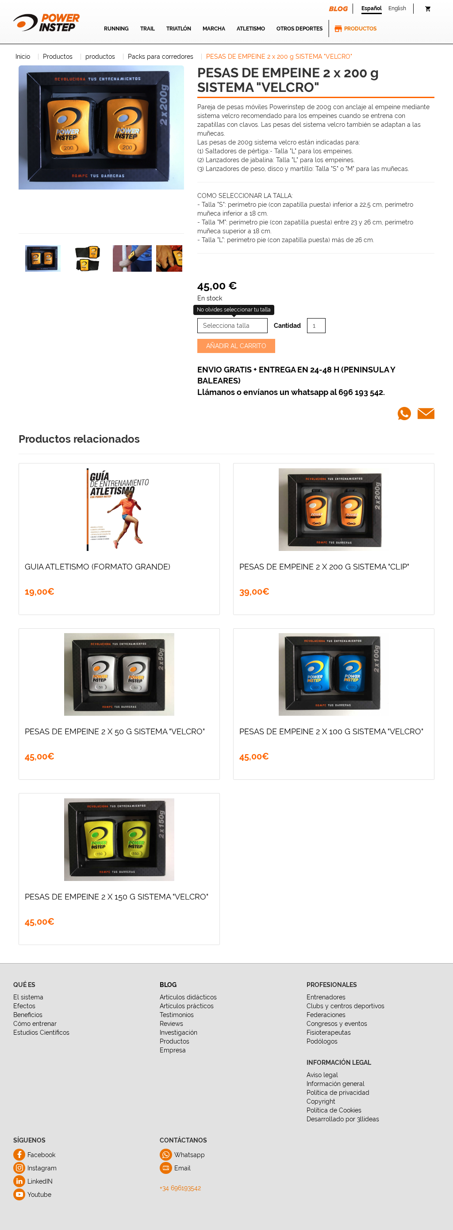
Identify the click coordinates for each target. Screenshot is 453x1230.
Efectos (24, 1006)
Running (116, 29)
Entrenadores (326, 997)
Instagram (42, 1168)
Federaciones (326, 1014)
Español (371, 8)
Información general (336, 1083)
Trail (147, 29)
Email (182, 1168)
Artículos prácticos (187, 1006)
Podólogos (322, 1041)
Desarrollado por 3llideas (343, 1119)
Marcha (214, 29)
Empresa (173, 1050)
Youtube (39, 1194)
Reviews (171, 1023)
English (397, 8)
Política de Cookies (334, 1110)
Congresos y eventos (337, 1023)
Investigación (178, 1032)
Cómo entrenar (35, 1023)
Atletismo (251, 29)
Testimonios (177, 1014)
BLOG (168, 984)
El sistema (28, 997)
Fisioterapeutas (329, 1032)
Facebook (41, 1154)
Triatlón (178, 29)
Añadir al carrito (236, 345)
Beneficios (27, 1014)
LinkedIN (40, 1181)
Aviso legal (322, 1074)
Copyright (321, 1101)
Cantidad (287, 325)
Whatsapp (189, 1154)
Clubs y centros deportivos (345, 1006)
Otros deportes (299, 29)
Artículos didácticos (188, 997)
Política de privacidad (338, 1092)
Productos (360, 29)
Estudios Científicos (41, 1032)
